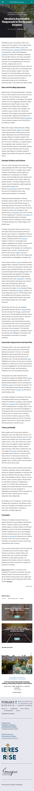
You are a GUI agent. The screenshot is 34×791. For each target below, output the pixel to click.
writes (20, 439)
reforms (24, 238)
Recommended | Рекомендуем (17, 14)
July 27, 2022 (8, 612)
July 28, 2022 (11, 29)
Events (18, 710)
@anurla (9, 581)
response (4, 54)
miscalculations (13, 189)
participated (28, 118)
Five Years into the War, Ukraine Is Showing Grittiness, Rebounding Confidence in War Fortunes (17, 682)
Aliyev (4, 598)
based (20, 416)
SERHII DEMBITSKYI (17, 686)
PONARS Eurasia (17, 2)
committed (11, 536)
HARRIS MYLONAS (16, 612)
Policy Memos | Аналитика (17, 626)
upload (24, 309)
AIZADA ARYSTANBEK (13, 634)
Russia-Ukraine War (13, 598)
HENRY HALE (7, 686)
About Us (4, 708)
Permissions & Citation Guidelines (12, 784)
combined (11, 404)
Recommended (8, 710)
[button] (13, 692)
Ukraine (22, 598)
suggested (16, 50)
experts (22, 47)
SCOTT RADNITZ (25, 612)
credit (30, 586)
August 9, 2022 (17, 633)
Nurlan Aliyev (22, 29)
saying (11, 385)
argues (14, 451)
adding (19, 130)
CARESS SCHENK (23, 634)
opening (28, 215)
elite (8, 50)
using (29, 359)
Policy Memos (25, 708)
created (17, 252)
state (14, 330)
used (17, 262)
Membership (13, 708)
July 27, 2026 (17, 689)
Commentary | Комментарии (16, 12)
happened (16, 212)
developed (19, 290)
